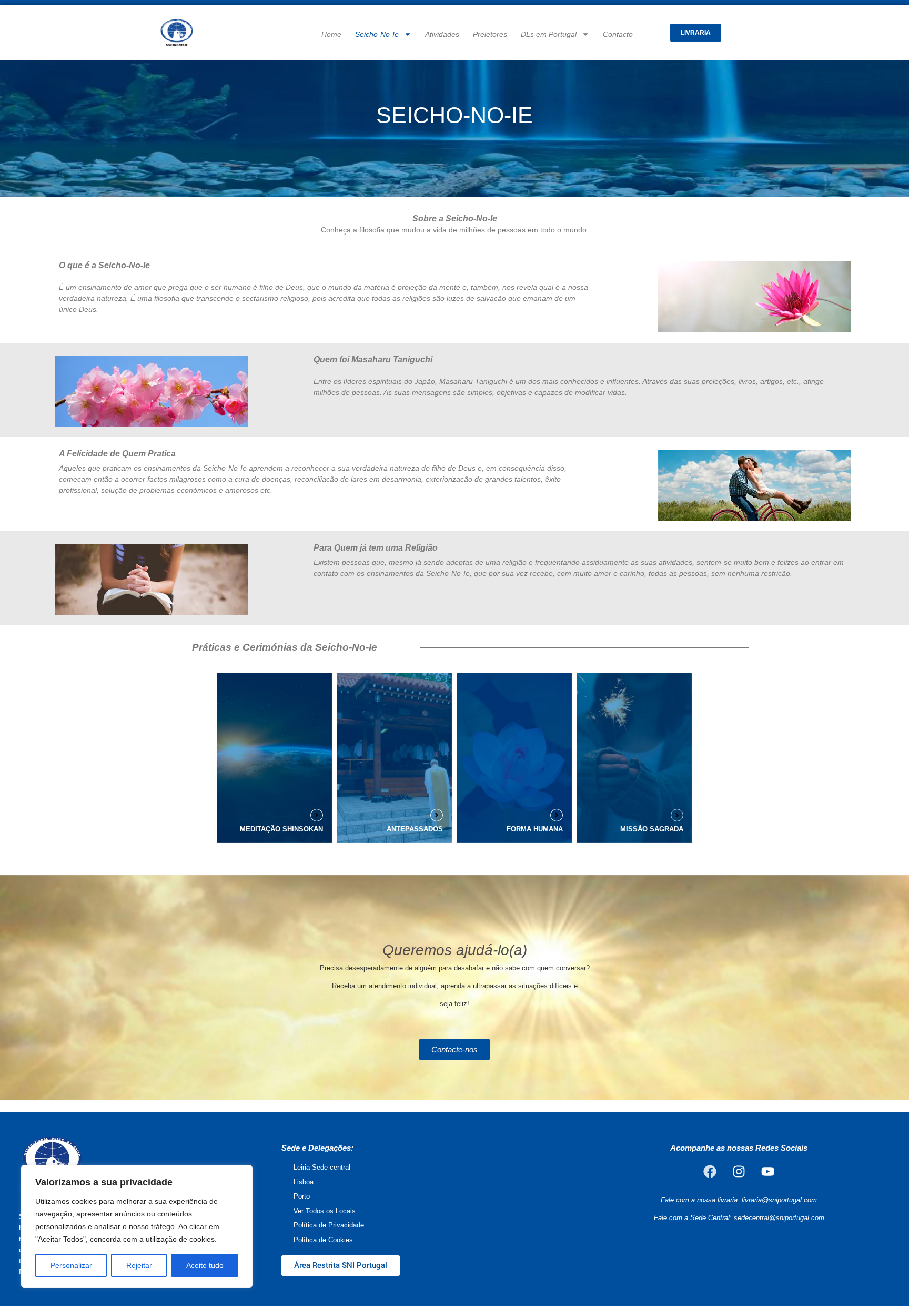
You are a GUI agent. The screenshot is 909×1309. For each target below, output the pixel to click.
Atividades (442, 34)
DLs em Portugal (549, 34)
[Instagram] (739, 1171)
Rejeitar (139, 1265)
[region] (136, 1226)
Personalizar (71, 1265)
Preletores (490, 34)
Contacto (618, 34)
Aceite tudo (205, 1265)
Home (331, 34)
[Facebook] (710, 1171)
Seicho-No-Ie (377, 34)
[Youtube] (768, 1171)
